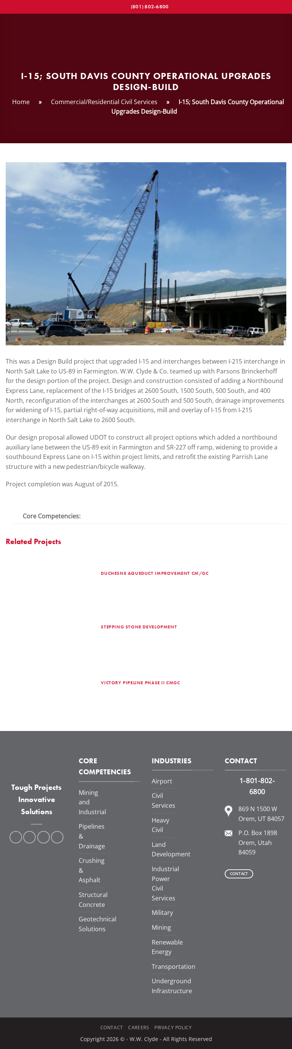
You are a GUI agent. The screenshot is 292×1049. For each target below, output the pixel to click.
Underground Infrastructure (172, 986)
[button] (10, 39)
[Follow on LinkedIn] (43, 837)
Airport (162, 781)
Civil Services (163, 800)
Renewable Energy (167, 947)
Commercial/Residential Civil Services (104, 102)
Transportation (173, 966)
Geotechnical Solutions (97, 924)
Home (21, 102)
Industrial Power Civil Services (165, 883)
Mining (161, 927)
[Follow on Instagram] (29, 837)
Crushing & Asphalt (92, 870)
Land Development (171, 849)
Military (162, 912)
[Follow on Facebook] (16, 837)
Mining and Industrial (92, 802)
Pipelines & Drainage (92, 836)
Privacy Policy (173, 1027)
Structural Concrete (93, 900)
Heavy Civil (160, 825)
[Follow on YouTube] (57, 837)
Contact (111, 1027)
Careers (138, 1027)
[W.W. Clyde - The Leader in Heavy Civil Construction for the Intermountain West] (146, 39)
